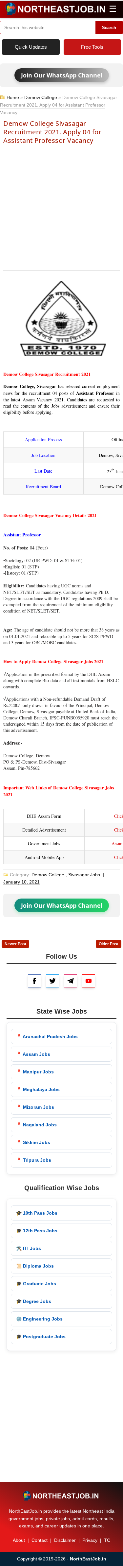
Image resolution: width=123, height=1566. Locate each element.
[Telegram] (70, 980)
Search (109, 27)
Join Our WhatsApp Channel (61, 75)
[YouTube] (88, 980)
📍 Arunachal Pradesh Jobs (47, 1036)
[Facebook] (34, 980)
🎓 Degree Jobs (33, 1301)
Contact (39, 1540)
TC (107, 1540)
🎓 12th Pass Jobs (36, 1230)
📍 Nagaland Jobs (36, 1124)
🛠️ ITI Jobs (28, 1248)
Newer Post (15, 944)
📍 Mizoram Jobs (35, 1107)
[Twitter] (52, 980)
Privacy (89, 1540)
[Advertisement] (61, 206)
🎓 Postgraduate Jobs (41, 1336)
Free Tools (92, 47)
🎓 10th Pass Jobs (36, 1213)
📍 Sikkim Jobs (33, 1142)
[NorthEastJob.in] (61, 1495)
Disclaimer (65, 1540)
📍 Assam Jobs (33, 1054)
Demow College (40, 97)
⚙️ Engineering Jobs (39, 1319)
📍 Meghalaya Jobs (38, 1089)
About (19, 1540)
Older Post (108, 944)
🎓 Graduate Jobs (36, 1283)
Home (13, 97)
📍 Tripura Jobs (33, 1160)
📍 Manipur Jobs (35, 1071)
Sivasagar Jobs (84, 874)
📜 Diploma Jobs (35, 1266)
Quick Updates (31, 47)
